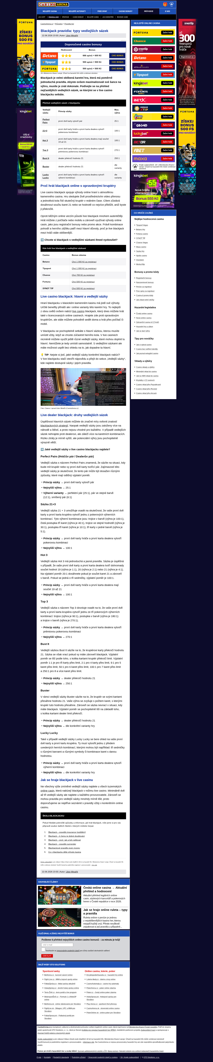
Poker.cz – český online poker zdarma (101, 992)
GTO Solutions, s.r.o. (152, 1057)
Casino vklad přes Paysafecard (148, 385)
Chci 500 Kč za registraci (83, 282)
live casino (78, 311)
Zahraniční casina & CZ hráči (147, 322)
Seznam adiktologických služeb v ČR (92, 1051)
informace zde (88, 1042)
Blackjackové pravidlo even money (64, 848)
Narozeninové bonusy (145, 282)
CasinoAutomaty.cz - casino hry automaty (103, 984)
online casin (47, 790)
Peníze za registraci (144, 287)
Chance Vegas (142, 243)
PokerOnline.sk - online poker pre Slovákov (104, 1013)
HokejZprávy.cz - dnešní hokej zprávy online (61, 988)
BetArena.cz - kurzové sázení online (58, 975)
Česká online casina (144, 314)
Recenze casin (122, 17)
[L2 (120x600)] (25, 194)
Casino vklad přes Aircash (146, 393)
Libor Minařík (72, 35)
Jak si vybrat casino (144, 345)
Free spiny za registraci (145, 291)
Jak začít (41, 17)
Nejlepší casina (93, 17)
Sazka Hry (140, 251)
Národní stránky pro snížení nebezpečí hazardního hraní (141, 1051)
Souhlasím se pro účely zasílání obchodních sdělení (78, 951)
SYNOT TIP (140, 238)
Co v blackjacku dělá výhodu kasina (64, 852)
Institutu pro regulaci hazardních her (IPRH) (99, 1030)
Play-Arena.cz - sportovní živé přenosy (102, 1004)
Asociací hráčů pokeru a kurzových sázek (54, 1033)
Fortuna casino (142, 234)
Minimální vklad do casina (146, 372)
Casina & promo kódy (144, 295)
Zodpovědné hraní (148, 1030)
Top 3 (45, 150)
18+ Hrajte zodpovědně (129, 1057)
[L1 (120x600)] (25, 105)
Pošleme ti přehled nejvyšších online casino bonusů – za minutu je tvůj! (81, 939)
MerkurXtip (140, 264)
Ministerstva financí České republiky (143, 1027)
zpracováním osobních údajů (68, 951)
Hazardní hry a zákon (144, 327)
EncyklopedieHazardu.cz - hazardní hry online (105, 975)
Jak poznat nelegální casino (147, 353)
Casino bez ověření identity (147, 349)
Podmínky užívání (79, 1057)
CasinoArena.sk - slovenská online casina (103, 1008)
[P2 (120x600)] (187, 194)
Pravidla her (54, 17)
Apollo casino (141, 256)
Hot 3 (45, 140)
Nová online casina (143, 318)
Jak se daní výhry (143, 331)
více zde (94, 865)
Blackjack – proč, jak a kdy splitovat (64, 840)
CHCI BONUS (117, 55)
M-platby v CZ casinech (145, 380)
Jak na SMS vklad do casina (147, 376)
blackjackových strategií (54, 425)
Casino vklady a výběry (145, 367)
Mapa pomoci (113, 1051)
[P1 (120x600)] (187, 105)
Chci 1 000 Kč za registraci (84, 262)
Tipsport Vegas (142, 225)
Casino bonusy (78, 17)
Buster (46, 166)
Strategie (65, 17)
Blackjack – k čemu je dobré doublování (66, 836)
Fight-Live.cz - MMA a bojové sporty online (61, 979)
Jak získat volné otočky (145, 300)
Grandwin (140, 260)
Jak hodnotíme (108, 17)
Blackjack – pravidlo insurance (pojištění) (67, 832)
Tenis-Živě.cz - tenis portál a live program (60, 992)
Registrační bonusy (143, 278)
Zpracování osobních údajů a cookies (103, 1057)
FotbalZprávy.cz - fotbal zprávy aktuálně (59, 984)
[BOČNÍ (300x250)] (152, 207)
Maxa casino (141, 247)
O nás (39, 1057)
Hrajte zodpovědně (46, 862)
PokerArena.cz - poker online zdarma (101, 988)
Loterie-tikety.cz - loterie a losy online (101, 979)
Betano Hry (140, 230)
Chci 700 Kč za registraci (83, 275)
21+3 (45, 131)
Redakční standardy (61, 1057)
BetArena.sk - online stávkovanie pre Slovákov (62, 1004)
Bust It (46, 158)
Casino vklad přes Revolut (146, 389)
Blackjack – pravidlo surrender (62, 844)
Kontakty (47, 1057)
